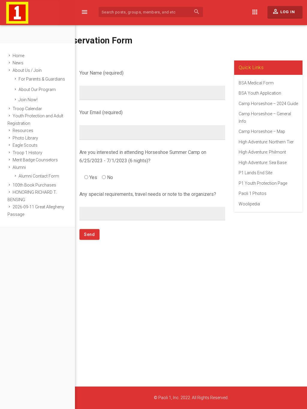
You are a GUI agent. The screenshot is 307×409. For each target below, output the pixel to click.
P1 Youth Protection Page (263, 183)
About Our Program (37, 89)
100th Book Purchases (34, 185)
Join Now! (28, 99)
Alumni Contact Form (39, 176)
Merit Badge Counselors (35, 159)
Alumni (19, 167)
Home (18, 55)
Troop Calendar (27, 108)
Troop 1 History (27, 152)
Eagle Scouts (25, 145)
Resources (23, 130)
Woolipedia (249, 204)
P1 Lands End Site (255, 172)
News (18, 62)
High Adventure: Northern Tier (266, 142)
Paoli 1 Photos (253, 193)
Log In (283, 11)
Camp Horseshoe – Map (262, 131)
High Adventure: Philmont (262, 152)
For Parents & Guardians (42, 79)
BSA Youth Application (260, 93)
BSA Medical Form (256, 83)
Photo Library (25, 138)
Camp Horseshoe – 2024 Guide (268, 103)
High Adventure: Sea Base (263, 162)
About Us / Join (27, 70)
